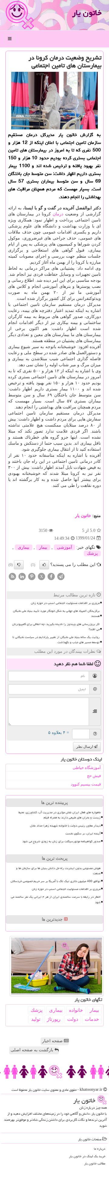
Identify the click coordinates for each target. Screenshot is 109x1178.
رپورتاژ (54, 1019)
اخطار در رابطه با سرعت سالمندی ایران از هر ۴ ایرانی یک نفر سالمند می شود (56, 899)
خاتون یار (86, 12)
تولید (35, 1019)
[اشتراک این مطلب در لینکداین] (22, 576)
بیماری (23, 547)
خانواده (76, 1010)
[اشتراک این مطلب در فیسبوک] (51, 576)
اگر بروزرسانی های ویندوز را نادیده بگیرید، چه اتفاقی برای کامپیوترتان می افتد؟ (56, 626)
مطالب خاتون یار (94, 1163)
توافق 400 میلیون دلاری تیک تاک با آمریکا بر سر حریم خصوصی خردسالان (56, 881)
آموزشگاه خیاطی (87, 767)
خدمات (92, 1019)
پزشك (92, 553)
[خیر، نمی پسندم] (19, 564)
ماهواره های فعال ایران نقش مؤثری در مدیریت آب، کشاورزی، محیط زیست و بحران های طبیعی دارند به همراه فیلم (59, 815)
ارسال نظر (85, 747)
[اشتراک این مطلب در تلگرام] (61, 576)
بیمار (43, 547)
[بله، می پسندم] (44, 564)
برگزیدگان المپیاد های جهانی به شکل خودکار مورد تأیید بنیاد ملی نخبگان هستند (56, 613)
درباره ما (99, 1148)
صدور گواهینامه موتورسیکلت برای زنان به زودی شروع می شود (61, 841)
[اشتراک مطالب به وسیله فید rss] (12, 576)
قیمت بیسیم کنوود (86, 784)
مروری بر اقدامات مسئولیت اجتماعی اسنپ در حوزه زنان (65, 603)
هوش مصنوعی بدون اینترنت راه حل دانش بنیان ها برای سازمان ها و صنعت (58, 870)
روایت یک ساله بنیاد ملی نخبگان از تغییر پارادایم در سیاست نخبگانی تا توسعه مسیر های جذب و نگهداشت (56, 639)
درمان (58, 214)
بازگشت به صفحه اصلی (32, 1050)
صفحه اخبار (53, 1041)
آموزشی (64, 547)
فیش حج (94, 775)
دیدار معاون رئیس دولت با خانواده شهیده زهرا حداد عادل (65, 826)
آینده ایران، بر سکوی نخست (83, 833)
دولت (72, 1019)
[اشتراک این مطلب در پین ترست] (32, 576)
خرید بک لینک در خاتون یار (87, 1156)
